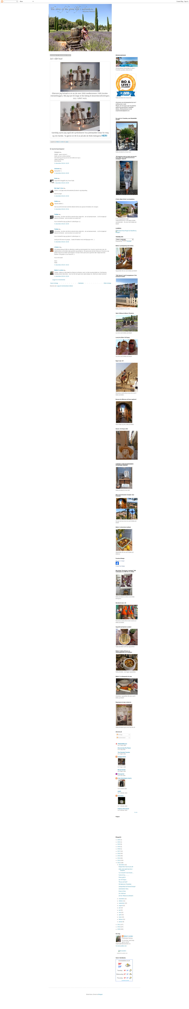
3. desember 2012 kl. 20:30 (61, 173)
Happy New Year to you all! (126, 866)
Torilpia (56, 214)
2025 (118, 839)
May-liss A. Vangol (120, 560)
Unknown (57, 168)
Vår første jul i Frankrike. (125, 884)
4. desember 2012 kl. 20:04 (61, 276)
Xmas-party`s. (122, 877)
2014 (118, 858)
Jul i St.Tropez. (122, 879)
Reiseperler (121, 774)
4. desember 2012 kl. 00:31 (61, 209)
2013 (118, 860)
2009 (118, 929)
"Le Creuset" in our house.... (126, 872)
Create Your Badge (120, 566)
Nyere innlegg (54, 283)
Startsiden (81, 283)
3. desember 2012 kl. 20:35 (61, 183)
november (122, 898)
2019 (118, 846)
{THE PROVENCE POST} (125, 778)
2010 (118, 927)
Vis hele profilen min (121, 946)
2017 (118, 851)
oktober (121, 901)
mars (120, 917)
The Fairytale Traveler (124, 752)
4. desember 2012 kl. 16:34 (61, 224)
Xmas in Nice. (122, 891)
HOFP (119, 791)
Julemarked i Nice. (124, 889)
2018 (118, 849)
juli (120, 908)
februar (121, 919)
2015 (118, 855)
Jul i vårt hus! (122, 893)
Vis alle (135, 812)
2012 (118, 862)
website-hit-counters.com (122, 953)
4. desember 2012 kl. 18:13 (61, 265)
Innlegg (120, 734)
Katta (55, 178)
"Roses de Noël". (123, 882)
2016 (118, 853)
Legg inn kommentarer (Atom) (65, 286)
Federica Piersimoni (123, 808)
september (122, 903)
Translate (128, 241)
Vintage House (122, 756)
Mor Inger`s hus (58, 188)
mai (120, 912)
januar (121, 921)
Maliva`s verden (58, 270)
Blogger (100, 994)
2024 (118, 842)
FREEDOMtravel (122, 743)
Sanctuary (121, 795)
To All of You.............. (124, 875)
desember (122, 864)
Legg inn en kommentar (58, 279)
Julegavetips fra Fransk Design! (127, 886)
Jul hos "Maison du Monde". (126, 895)
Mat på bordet (121, 769)
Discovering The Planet (124, 748)
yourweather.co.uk (124, 960)
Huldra (56, 201)
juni (120, 910)
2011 (118, 924)
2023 (118, 844)
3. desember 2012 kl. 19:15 (61, 163)
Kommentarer (122, 737)
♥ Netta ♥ (56, 247)
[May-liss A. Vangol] (117, 564)
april (120, 914)
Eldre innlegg (107, 283)
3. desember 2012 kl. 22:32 (61, 196)
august (121, 905)
